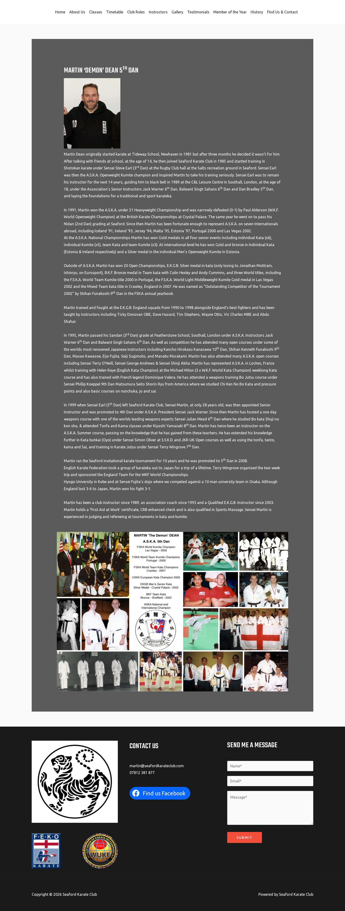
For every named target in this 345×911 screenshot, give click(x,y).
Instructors (158, 12)
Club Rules (136, 12)
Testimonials (198, 12)
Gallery (177, 12)
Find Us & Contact (282, 12)
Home (60, 12)
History (257, 12)
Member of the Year (230, 12)
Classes (95, 12)
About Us (77, 12)
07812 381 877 (142, 772)
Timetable (114, 12)
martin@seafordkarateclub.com (157, 766)
